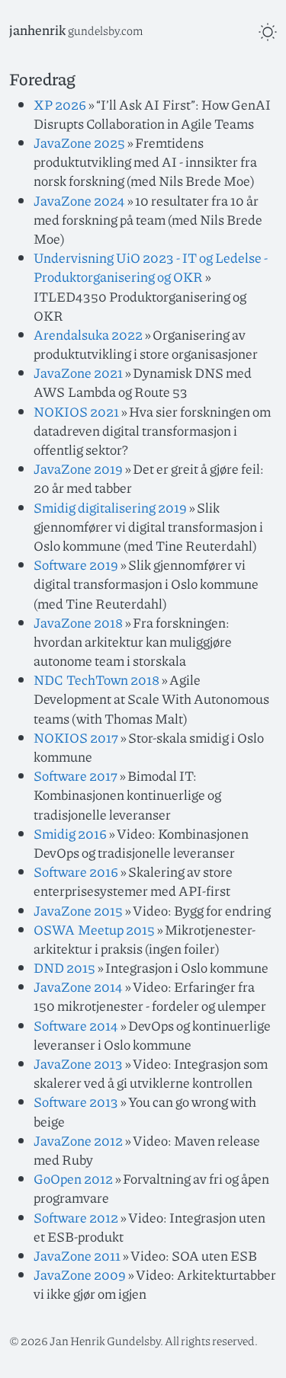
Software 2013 (76, 1101)
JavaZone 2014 (78, 986)
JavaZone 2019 (78, 468)
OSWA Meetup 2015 (94, 929)
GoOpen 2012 (73, 1178)
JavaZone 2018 (78, 622)
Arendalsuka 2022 (88, 334)
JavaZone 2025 (79, 142)
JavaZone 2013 (78, 1063)
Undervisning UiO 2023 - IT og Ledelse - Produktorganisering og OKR (151, 267)
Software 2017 (75, 775)
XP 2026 (60, 104)
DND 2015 (64, 967)
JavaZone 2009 (80, 1274)
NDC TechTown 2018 (96, 679)
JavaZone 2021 (78, 372)
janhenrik (37, 30)
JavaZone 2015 (78, 910)
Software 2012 (76, 1217)
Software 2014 (76, 1025)
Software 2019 (76, 564)
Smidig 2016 (70, 833)
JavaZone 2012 (78, 1140)
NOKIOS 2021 (76, 411)
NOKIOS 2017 (76, 737)
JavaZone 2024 (79, 200)
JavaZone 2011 (77, 1255)
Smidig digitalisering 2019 (110, 507)
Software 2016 (76, 871)
